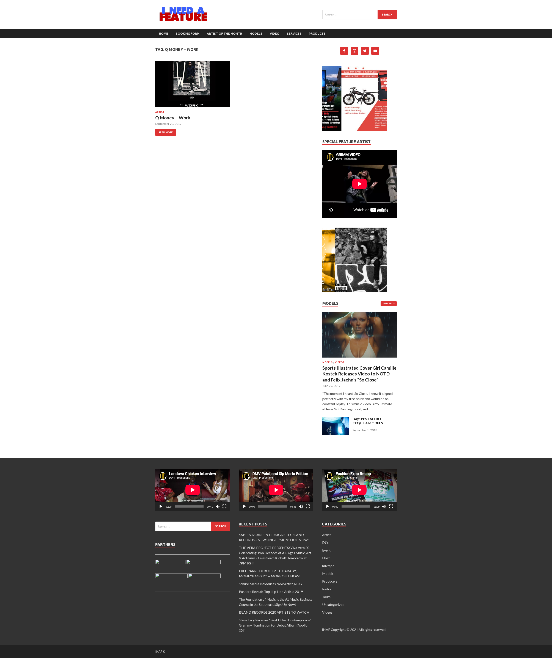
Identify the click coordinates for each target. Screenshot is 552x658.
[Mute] (217, 506)
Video (274, 33)
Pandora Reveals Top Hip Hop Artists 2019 (271, 591)
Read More (165, 132)
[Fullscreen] (224, 506)
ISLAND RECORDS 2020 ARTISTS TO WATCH (274, 612)
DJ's (325, 542)
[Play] (161, 506)
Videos (339, 362)
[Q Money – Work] (192, 86)
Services (294, 33)
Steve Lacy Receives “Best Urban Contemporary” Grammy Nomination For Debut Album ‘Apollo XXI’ (275, 625)
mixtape (328, 566)
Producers (329, 581)
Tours (326, 597)
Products (317, 33)
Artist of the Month (224, 33)
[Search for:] (359, 14)
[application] (192, 490)
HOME (163, 33)
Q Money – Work (172, 117)
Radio (326, 589)
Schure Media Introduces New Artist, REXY (271, 584)
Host (326, 558)
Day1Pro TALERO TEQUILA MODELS (368, 421)
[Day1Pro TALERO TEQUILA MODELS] (335, 434)
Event (326, 550)
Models (255, 33)
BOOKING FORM (187, 33)
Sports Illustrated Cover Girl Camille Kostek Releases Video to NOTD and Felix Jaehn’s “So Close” (359, 373)
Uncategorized (333, 604)
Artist (159, 112)
